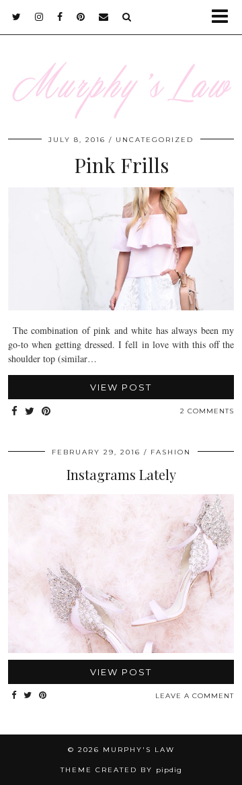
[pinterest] (81, 17)
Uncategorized (155, 139)
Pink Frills (121, 164)
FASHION (171, 452)
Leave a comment (194, 695)
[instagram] (39, 17)
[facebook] (60, 17)
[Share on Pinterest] (46, 411)
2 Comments (207, 411)
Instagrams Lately (121, 474)
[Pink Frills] (121, 306)
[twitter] (17, 17)
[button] (224, 17)
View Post (121, 387)
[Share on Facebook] (15, 411)
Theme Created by (121, 769)
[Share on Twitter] (30, 411)
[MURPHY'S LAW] (121, 67)
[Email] (104, 17)
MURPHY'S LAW (139, 749)
